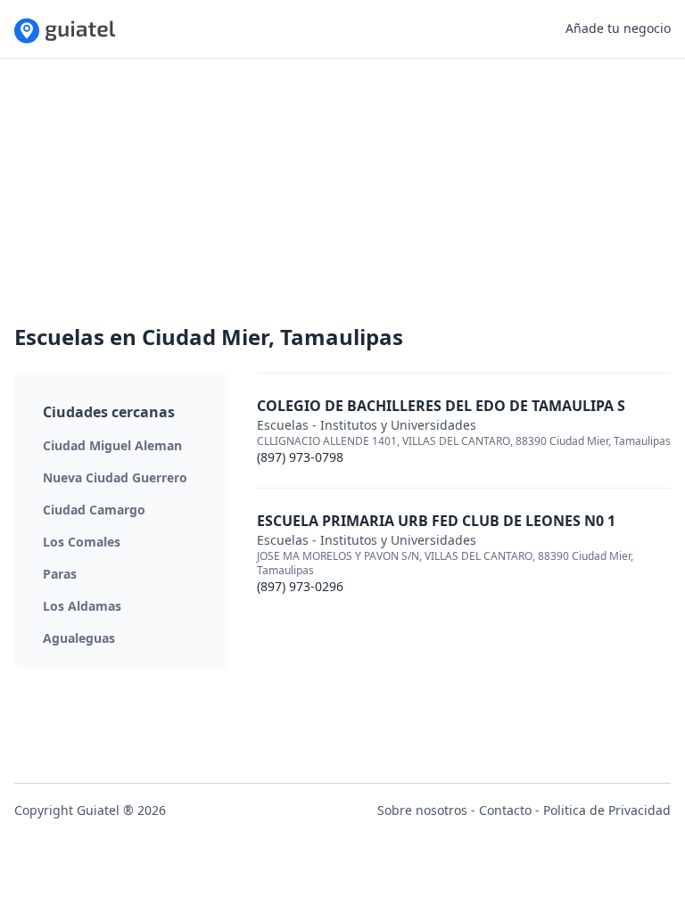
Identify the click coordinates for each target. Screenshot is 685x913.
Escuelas (283, 424)
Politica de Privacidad (607, 810)
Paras (60, 573)
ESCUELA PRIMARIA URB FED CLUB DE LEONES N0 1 (436, 521)
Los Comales (81, 541)
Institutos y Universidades (398, 424)
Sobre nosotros (422, 810)
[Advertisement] (342, 198)
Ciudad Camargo (94, 509)
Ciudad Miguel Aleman (112, 445)
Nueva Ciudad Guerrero (115, 477)
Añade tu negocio (618, 28)
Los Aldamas (82, 605)
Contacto (505, 810)
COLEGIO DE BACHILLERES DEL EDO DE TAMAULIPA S (441, 405)
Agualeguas (79, 637)
